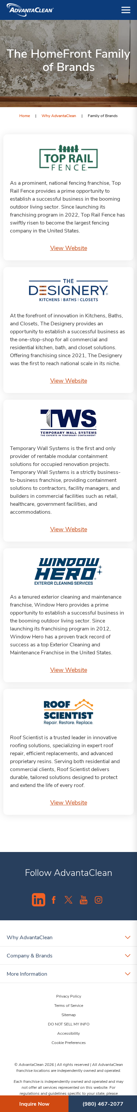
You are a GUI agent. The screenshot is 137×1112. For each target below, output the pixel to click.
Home (24, 115)
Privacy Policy (68, 996)
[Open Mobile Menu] (125, 10)
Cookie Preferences (69, 1042)
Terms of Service (68, 1005)
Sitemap (69, 1014)
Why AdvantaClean (59, 115)
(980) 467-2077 (102, 1103)
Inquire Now (34, 1103)
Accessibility (68, 1033)
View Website (68, 247)
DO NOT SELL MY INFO (68, 1023)
